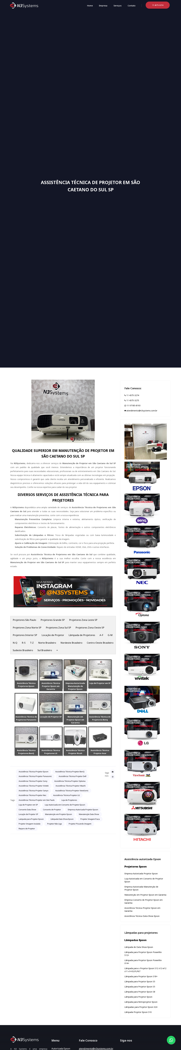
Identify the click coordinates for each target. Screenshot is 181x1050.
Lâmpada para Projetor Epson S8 (139, 991)
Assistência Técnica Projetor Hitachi (71, 785)
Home (90, 5)
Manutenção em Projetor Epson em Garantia (75, 719)
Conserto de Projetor (52, 809)
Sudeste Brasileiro (23, 650)
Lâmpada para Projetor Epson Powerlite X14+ (143, 962)
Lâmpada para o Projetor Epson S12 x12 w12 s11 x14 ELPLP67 (145, 970)
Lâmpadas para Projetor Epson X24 (140, 1007)
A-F (101, 635)
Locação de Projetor (53, 635)
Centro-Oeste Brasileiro (100, 642)
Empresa (103, 5)
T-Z (32, 642)
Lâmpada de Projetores (82, 635)
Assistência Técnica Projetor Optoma (69, 781)
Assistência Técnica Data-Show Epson (142, 916)
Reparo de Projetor (27, 828)
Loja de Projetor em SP (100, 683)
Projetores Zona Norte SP (27, 627)
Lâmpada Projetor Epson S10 (138, 1012)
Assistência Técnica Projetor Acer (100, 752)
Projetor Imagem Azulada (29, 823)
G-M (110, 635)
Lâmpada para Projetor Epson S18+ (141, 976)
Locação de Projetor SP (51, 716)
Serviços (117, 5)
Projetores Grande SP (53, 619)
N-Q (15, 642)
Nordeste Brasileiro (71, 642)
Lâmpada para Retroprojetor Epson (140, 1002)
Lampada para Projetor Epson (31, 819)
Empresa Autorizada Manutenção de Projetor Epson (75, 686)
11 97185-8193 (133, 405)
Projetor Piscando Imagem (80, 823)
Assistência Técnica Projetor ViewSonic (71, 790)
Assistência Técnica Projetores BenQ (26, 752)
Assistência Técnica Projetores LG (51, 752)
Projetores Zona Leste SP (83, 619)
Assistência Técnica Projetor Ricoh (75, 752)
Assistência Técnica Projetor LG (66, 795)
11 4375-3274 (132, 395)
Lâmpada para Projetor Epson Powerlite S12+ (143, 953)
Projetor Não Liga (54, 823)
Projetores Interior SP (25, 635)
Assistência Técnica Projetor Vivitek (34, 785)
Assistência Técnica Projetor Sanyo (33, 790)
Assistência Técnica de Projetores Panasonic (26, 718)
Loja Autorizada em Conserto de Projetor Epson (65, 804)
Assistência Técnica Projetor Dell (72, 776)
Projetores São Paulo (24, 619)
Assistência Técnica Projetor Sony (33, 781)
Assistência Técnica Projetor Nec (32, 795)
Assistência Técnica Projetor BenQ (69, 771)
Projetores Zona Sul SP (58, 627)
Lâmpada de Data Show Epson (138, 947)
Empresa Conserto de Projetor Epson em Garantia (143, 901)
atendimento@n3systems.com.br (141, 410)
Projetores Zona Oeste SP (90, 627)
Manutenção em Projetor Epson (58, 814)
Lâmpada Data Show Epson (62, 819)
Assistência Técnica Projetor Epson (33, 771)
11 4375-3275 (132, 400)
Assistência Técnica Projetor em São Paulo (37, 800)
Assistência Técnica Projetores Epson (26, 684)
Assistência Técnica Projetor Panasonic (35, 776)
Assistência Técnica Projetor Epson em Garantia (51, 686)
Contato (131, 5)
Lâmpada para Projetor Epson (138, 996)
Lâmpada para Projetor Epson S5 (139, 981)
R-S (23, 642)
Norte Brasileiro (47, 642)
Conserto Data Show (27, 809)
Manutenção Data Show (89, 814)
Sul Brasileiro (44, 650)
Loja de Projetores (69, 800)
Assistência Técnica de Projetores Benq (100, 718)
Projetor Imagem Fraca (90, 819)
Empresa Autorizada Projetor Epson (83, 809)
